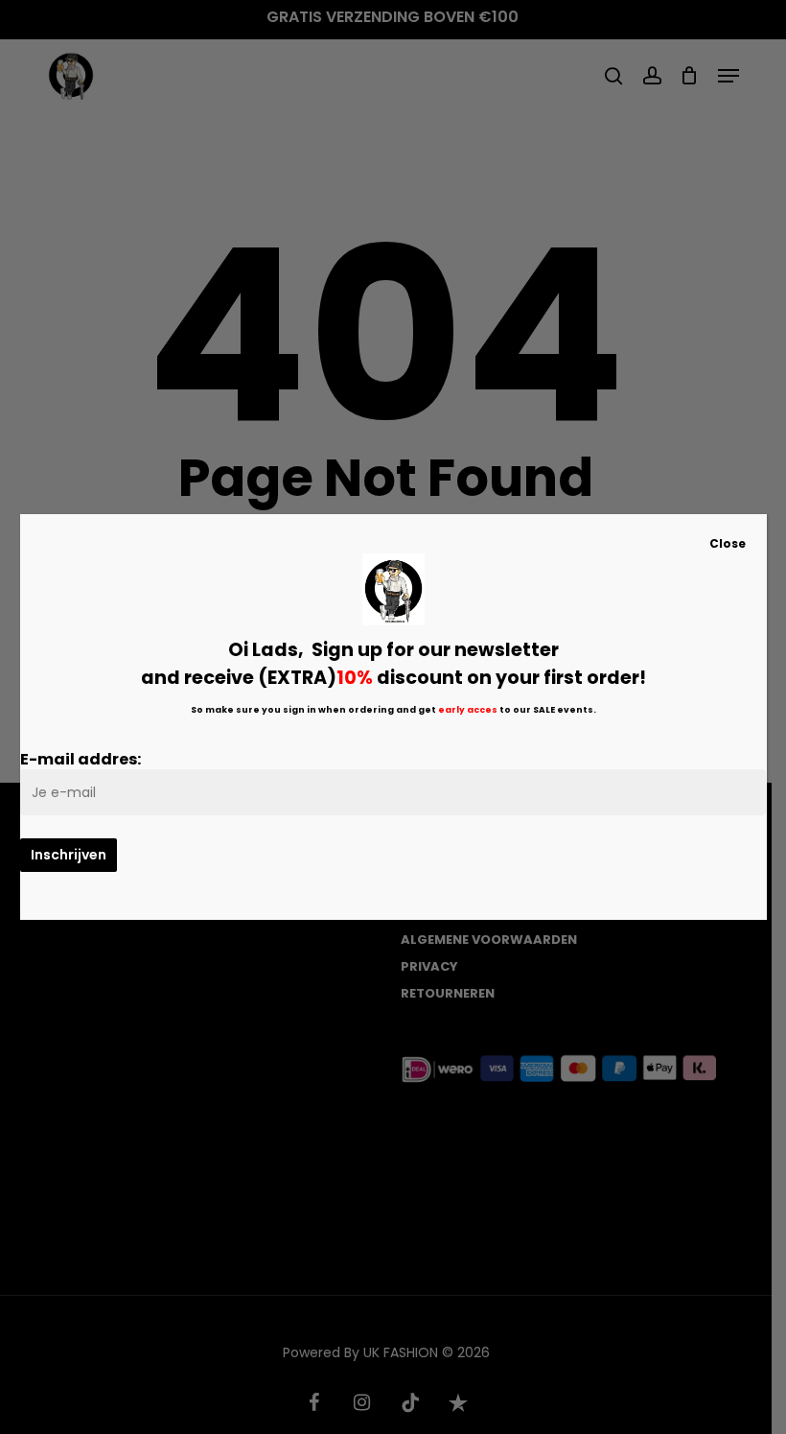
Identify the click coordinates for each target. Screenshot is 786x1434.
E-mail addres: (80, 759)
